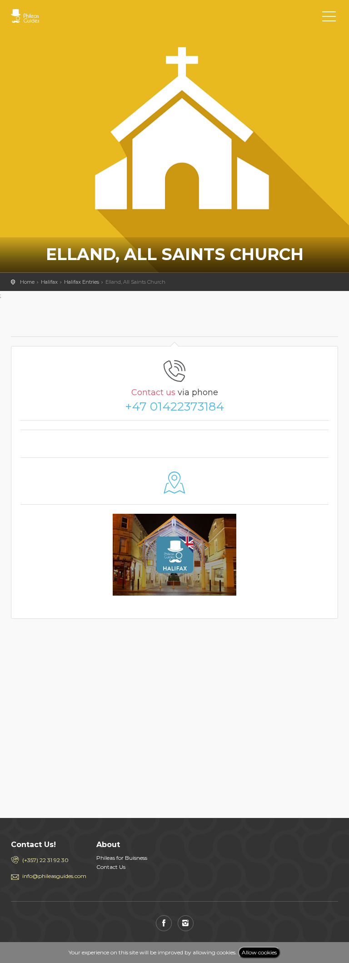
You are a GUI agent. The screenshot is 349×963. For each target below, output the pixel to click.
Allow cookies (259, 952)
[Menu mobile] (329, 18)
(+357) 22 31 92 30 (45, 860)
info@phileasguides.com (52, 876)
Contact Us (110, 866)
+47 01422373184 (174, 406)
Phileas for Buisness (121, 857)
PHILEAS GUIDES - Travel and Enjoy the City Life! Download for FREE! (52, 16)
